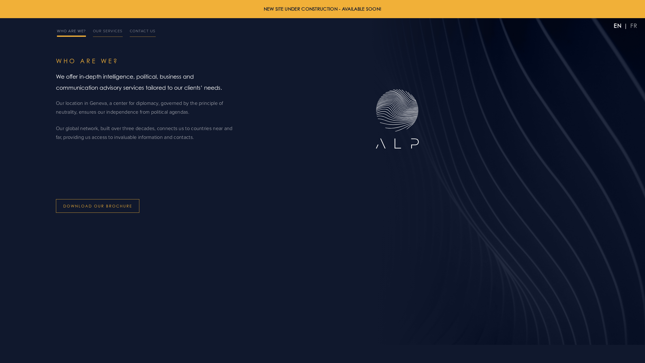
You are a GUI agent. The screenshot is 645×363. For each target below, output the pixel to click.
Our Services (108, 31)
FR (633, 25)
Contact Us (143, 31)
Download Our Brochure (97, 206)
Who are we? (71, 31)
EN (618, 25)
